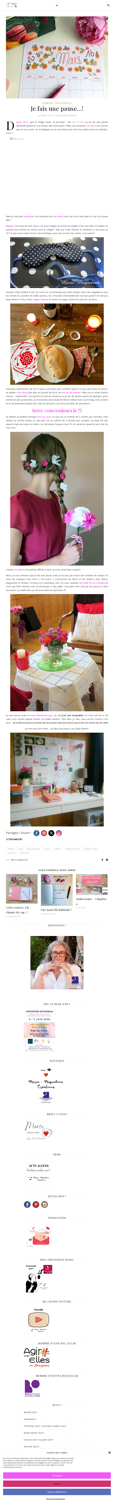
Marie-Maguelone (19, 859)
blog (20, 849)
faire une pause (33, 849)
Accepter (57, 1475)
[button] (109, 1452)
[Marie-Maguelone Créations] (12, 5)
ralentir (57, 849)
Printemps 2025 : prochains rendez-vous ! (45, 1425)
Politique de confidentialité (55, 1499)
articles (11, 849)
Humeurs (47, 103)
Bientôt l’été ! (30, 1412)
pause (47, 849)
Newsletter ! (30, 1419)
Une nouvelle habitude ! (56, 910)
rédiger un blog (90, 849)
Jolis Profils (63, 103)
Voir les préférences (57, 1492)
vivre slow (24, 853)
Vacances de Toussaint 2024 (38, 1439)
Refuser (57, 1483)
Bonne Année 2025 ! (34, 1432)
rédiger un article (72, 849)
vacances (12, 853)
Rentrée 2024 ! (31, 1446)
